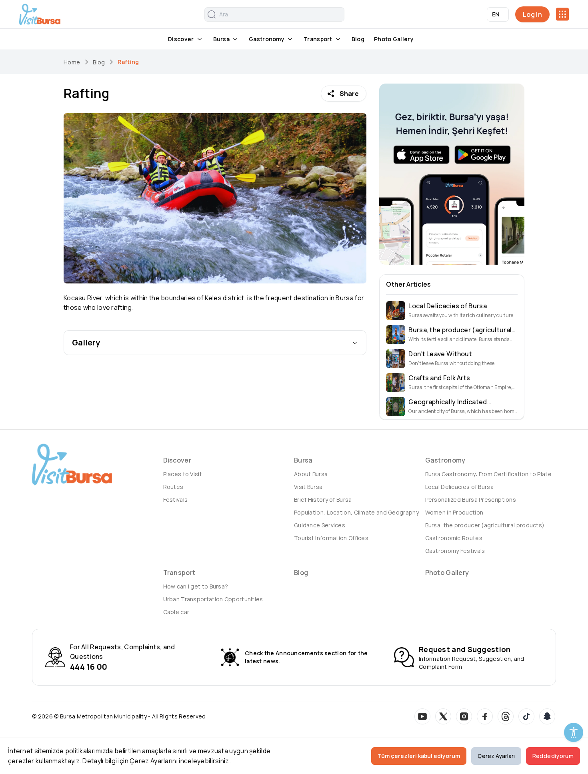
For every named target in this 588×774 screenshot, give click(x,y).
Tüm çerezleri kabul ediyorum (419, 756)
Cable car (176, 612)
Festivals (175, 499)
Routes (173, 487)
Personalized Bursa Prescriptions (470, 499)
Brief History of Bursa (323, 499)
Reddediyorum (553, 756)
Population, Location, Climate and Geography (356, 512)
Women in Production (454, 512)
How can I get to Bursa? (195, 586)
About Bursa (311, 474)
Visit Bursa (308, 487)
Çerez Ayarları (496, 756)
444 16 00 (89, 666)
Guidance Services (319, 525)
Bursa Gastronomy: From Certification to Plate (488, 474)
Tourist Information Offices (331, 538)
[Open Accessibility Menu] (573, 732)
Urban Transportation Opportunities (213, 599)
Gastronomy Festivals (455, 551)
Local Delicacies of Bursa (459, 487)
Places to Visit (182, 474)
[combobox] (498, 14)
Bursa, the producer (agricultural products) (485, 525)
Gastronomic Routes (453, 538)
